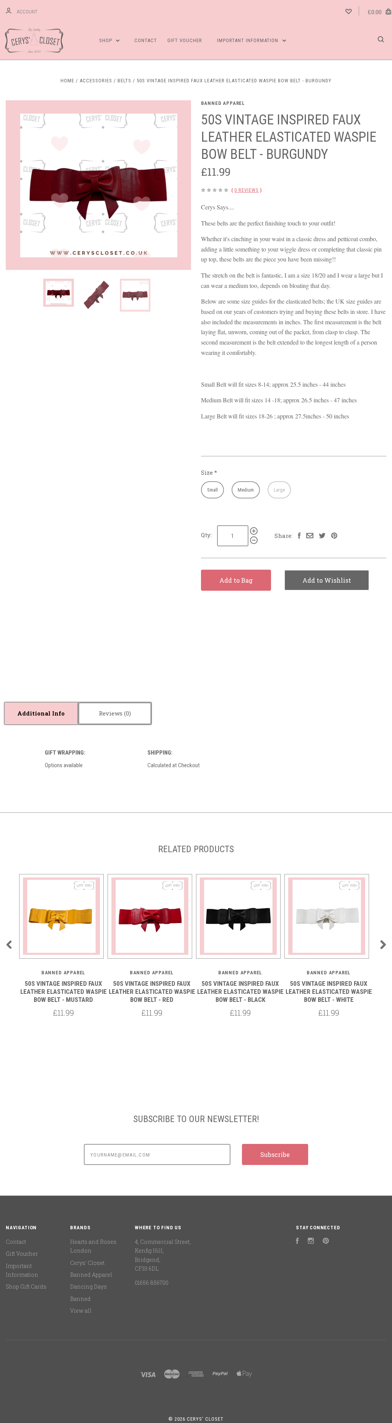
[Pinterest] (326, 1241)
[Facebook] (297, 1241)
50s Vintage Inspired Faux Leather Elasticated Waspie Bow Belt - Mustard (63, 992)
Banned (80, 1298)
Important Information (248, 40)
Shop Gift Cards (26, 1286)
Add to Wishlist (326, 580)
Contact (145, 40)
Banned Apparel (223, 103)
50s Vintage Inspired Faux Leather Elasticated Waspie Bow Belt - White (329, 992)
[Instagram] (311, 1241)
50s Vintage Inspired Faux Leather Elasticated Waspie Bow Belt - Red (152, 992)
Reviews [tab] (111, 713)
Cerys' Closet (87, 1262)
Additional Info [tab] (41, 713)
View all (80, 1310)
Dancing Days (88, 1286)
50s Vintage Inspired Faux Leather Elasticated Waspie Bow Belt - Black (240, 992)
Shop (106, 40)
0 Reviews (246, 190)
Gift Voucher (184, 40)
